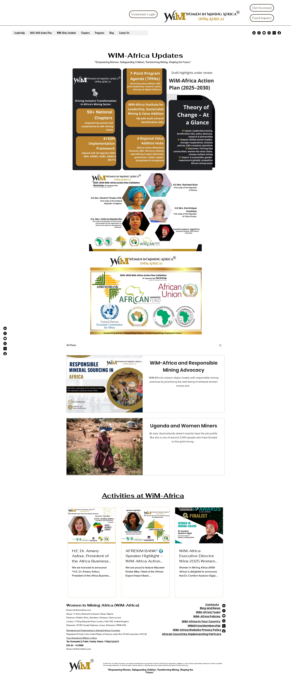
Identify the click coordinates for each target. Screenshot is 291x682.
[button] (220, 345)
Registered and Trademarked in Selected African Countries (93, 630)
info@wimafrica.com (81, 610)
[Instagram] (269, 33)
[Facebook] (279, 33)
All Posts (71, 345)
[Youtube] (264, 33)
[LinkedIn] (254, 33)
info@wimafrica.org (182, 665)
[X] (274, 33)
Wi (195, 616)
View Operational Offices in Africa (81, 638)
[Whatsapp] (259, 33)
